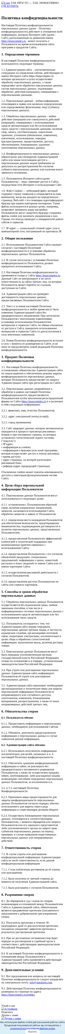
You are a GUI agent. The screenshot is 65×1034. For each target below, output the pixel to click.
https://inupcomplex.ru (13, 41)
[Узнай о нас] (9, 1008)
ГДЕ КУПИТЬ (9, 6)
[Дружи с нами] (11, 1018)
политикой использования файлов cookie (32, 1028)
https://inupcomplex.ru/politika (18, 994)
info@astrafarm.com (41, 982)
